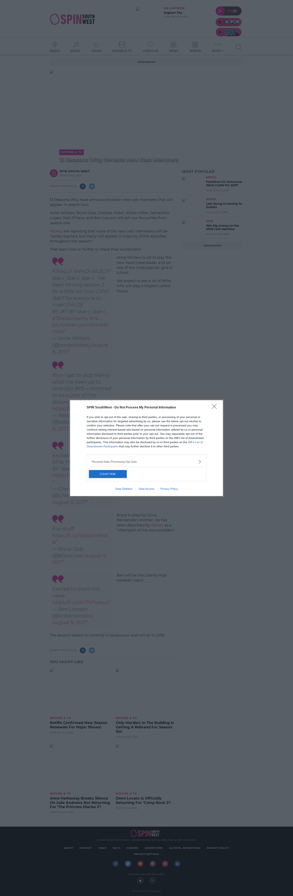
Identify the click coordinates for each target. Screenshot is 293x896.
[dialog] (146, 448)
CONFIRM (108, 474)
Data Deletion (124, 488)
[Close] (215, 407)
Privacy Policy (169, 488)
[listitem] (146, 462)
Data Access (146, 488)
